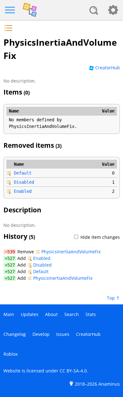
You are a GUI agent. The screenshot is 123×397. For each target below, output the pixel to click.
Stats (90, 314)
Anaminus (109, 384)
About (51, 314)
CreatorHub (107, 68)
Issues (62, 334)
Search (71, 314)
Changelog (14, 334)
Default (23, 172)
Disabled (24, 182)
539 (11, 251)
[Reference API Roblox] (61, 10)
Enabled (23, 191)
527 (11, 258)
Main (8, 314)
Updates (29, 314)
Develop (41, 334)
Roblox (10, 354)
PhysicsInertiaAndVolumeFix (71, 252)
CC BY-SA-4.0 (73, 371)
